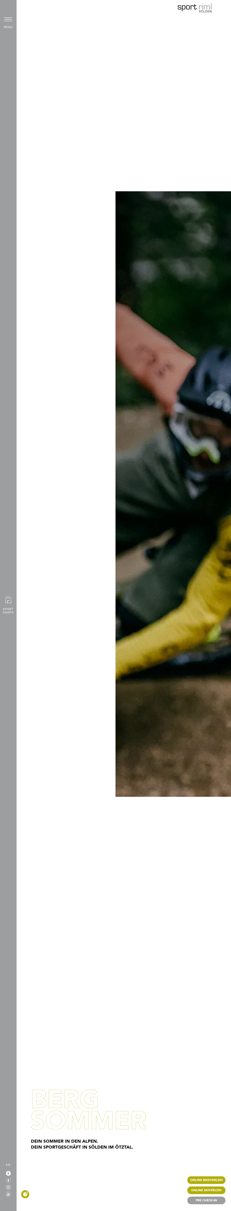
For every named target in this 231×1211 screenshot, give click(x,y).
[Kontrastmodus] (8, 1173)
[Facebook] (8, 1180)
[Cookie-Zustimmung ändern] (25, 1194)
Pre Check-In (206, 1200)
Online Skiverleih (206, 1190)
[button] (218, 230)
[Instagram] (8, 1187)
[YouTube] (8, 1193)
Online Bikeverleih (206, 1180)
